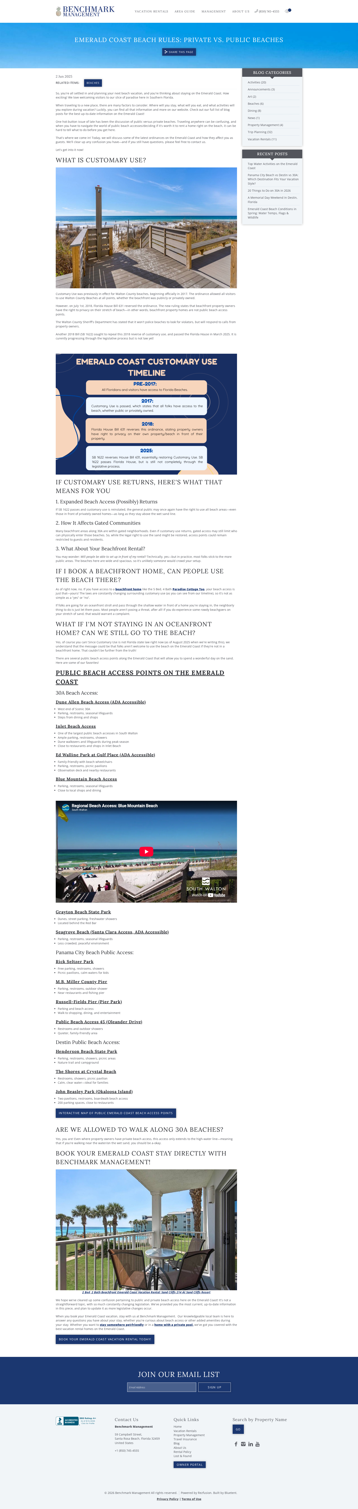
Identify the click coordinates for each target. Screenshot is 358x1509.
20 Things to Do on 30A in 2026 (269, 190)
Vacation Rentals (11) (262, 139)
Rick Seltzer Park (75, 961)
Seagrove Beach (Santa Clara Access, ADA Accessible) (112, 931)
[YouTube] (258, 1444)
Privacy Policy (168, 1499)
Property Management (189, 1435)
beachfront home (128, 589)
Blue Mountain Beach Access (86, 779)
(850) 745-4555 (269, 11)
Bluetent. (231, 1493)
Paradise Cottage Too (188, 589)
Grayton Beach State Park (83, 911)
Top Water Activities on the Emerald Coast (273, 166)
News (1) (254, 118)
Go (238, 1429)
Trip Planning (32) (260, 132)
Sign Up (214, 1387)
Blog (177, 1443)
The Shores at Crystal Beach (86, 1071)
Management (214, 11)
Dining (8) (254, 111)
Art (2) (252, 97)
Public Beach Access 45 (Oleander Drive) (99, 1021)
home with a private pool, (174, 1325)
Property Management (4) (265, 125)
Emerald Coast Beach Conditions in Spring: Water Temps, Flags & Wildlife (272, 213)
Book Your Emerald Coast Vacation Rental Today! (105, 1339)
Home (178, 1426)
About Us (240, 11)
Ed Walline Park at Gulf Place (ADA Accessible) (105, 754)
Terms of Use (191, 1499)
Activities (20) (257, 82)
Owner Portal (190, 1465)
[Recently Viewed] (287, 11)
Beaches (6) (256, 104)
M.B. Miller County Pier (81, 981)
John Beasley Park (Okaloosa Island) (94, 1091)
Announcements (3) (261, 89)
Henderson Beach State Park (86, 1051)
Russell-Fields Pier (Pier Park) (89, 1001)
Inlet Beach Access (76, 726)
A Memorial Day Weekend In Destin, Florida (273, 200)
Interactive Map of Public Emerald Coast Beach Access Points (116, 1113)
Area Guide (185, 11)
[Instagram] (243, 1444)
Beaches (93, 83)
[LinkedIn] (250, 1444)
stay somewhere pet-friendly (122, 1325)
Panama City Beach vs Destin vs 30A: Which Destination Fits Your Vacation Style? (273, 179)
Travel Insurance (185, 1439)
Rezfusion (205, 1493)
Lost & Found (183, 1456)
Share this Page (181, 52)
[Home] (85, 11)
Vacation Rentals (151, 11)
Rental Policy (182, 1452)
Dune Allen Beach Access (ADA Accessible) (101, 702)
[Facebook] (236, 1444)
